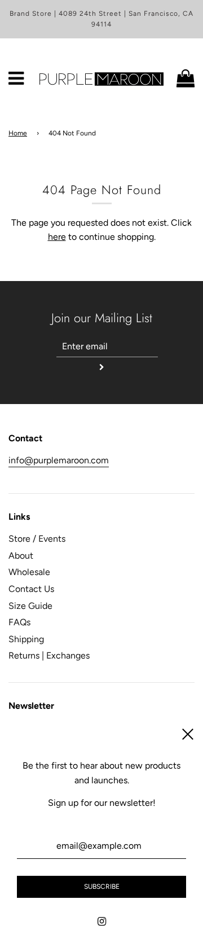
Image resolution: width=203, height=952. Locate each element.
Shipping (26, 639)
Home (17, 133)
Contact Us (31, 589)
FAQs (19, 622)
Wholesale (29, 572)
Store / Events (36, 538)
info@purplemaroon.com (58, 460)
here (57, 236)
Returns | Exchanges (49, 655)
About (20, 555)
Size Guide (30, 605)
